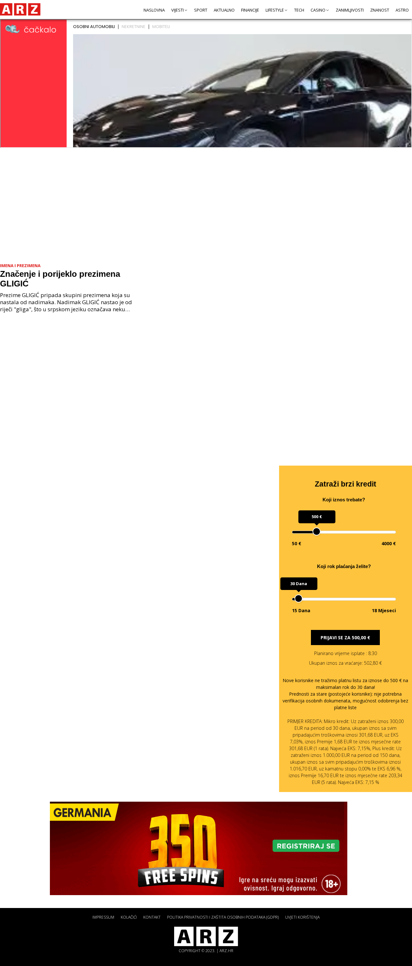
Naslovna (154, 10)
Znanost (379, 10)
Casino (318, 10)
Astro (402, 10)
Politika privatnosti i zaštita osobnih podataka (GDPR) (223, 917)
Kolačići (129, 917)
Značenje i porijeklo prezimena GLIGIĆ (60, 278)
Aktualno (224, 10)
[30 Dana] (299, 598)
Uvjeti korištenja (302, 917)
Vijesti (177, 10)
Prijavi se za (345, 637)
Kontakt (152, 917)
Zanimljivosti (350, 10)
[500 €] (317, 531)
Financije (250, 10)
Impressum (103, 917)
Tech (299, 10)
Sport (200, 10)
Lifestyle (275, 10)
